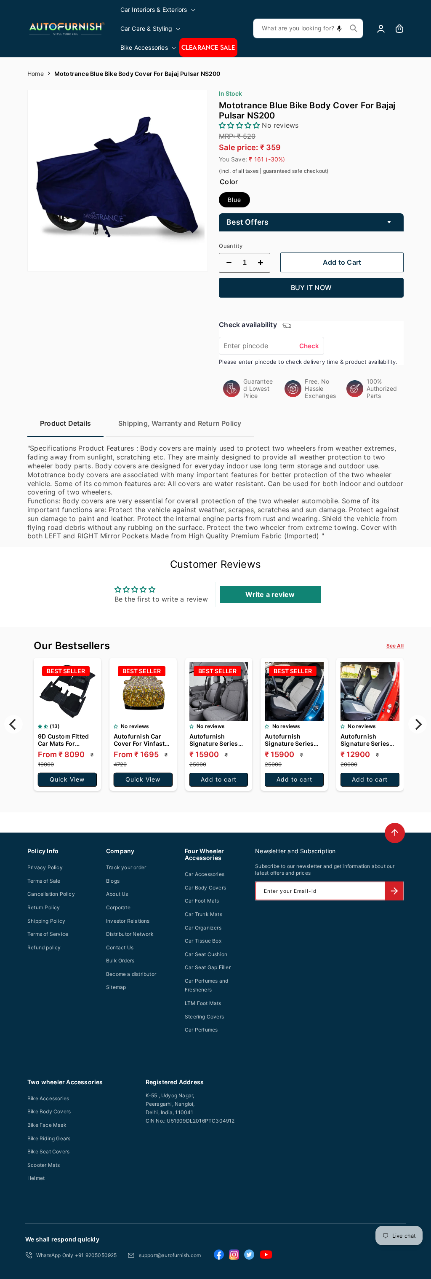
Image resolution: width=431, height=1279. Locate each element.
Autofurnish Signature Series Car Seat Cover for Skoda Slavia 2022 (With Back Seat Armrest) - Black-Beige (292, 740)
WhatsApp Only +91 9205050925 (76, 1255)
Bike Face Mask (47, 1125)
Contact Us (119, 947)
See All (395, 645)
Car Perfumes (201, 1029)
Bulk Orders (120, 960)
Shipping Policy (46, 921)
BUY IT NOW (311, 287)
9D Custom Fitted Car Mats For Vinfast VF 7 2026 (64, 740)
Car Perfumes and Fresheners (206, 985)
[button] (158, 9)
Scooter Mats (43, 1165)
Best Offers (247, 222)
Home (35, 73)
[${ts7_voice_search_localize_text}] (339, 28)
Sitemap (116, 987)
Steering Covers (204, 1016)
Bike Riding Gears (48, 1138)
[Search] (353, 28)
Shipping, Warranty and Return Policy (179, 423)
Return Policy (43, 907)
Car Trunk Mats (203, 914)
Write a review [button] (270, 594)
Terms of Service (47, 934)
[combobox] (308, 28)
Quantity (230, 245)
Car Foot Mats (202, 900)
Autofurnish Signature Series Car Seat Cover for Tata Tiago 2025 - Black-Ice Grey (216, 740)
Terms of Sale (44, 881)
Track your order (126, 867)
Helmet (36, 1178)
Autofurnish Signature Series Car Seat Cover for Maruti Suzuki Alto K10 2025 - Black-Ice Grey (368, 740)
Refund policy (44, 947)
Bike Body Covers (49, 1111)
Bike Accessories (48, 1098)
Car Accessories (204, 874)
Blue (234, 199)
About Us (117, 894)
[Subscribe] (394, 890)
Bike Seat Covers (48, 1151)
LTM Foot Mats (203, 1003)
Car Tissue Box (203, 941)
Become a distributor (131, 974)
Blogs (113, 881)
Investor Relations (128, 921)
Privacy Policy (45, 867)
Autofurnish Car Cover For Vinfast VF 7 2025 (139, 740)
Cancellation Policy (51, 894)
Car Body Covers (205, 887)
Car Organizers (203, 927)
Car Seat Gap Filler (208, 967)
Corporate (118, 907)
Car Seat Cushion (206, 954)
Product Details (65, 423)
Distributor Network (130, 934)
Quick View (67, 779)
